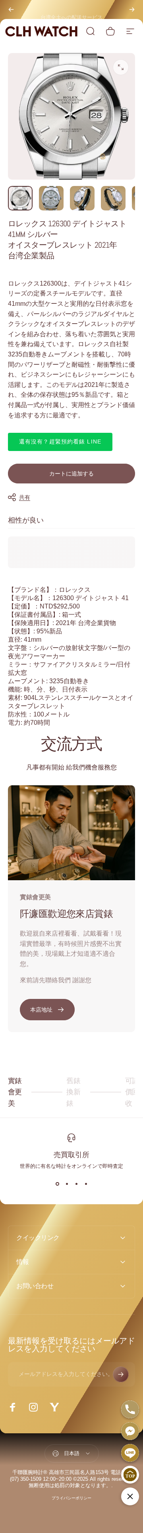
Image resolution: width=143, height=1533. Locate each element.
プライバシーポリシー (71, 1498)
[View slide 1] (57, 1184)
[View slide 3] (76, 1184)
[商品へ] (20, 198)
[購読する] (121, 1374)
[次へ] (132, 9)
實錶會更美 (20, 1092)
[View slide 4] (86, 1184)
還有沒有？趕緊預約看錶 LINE (60, 441)
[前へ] (11, 9)
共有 (24, 497)
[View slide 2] (67, 1184)
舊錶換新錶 (78, 1092)
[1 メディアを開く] (121, 67)
